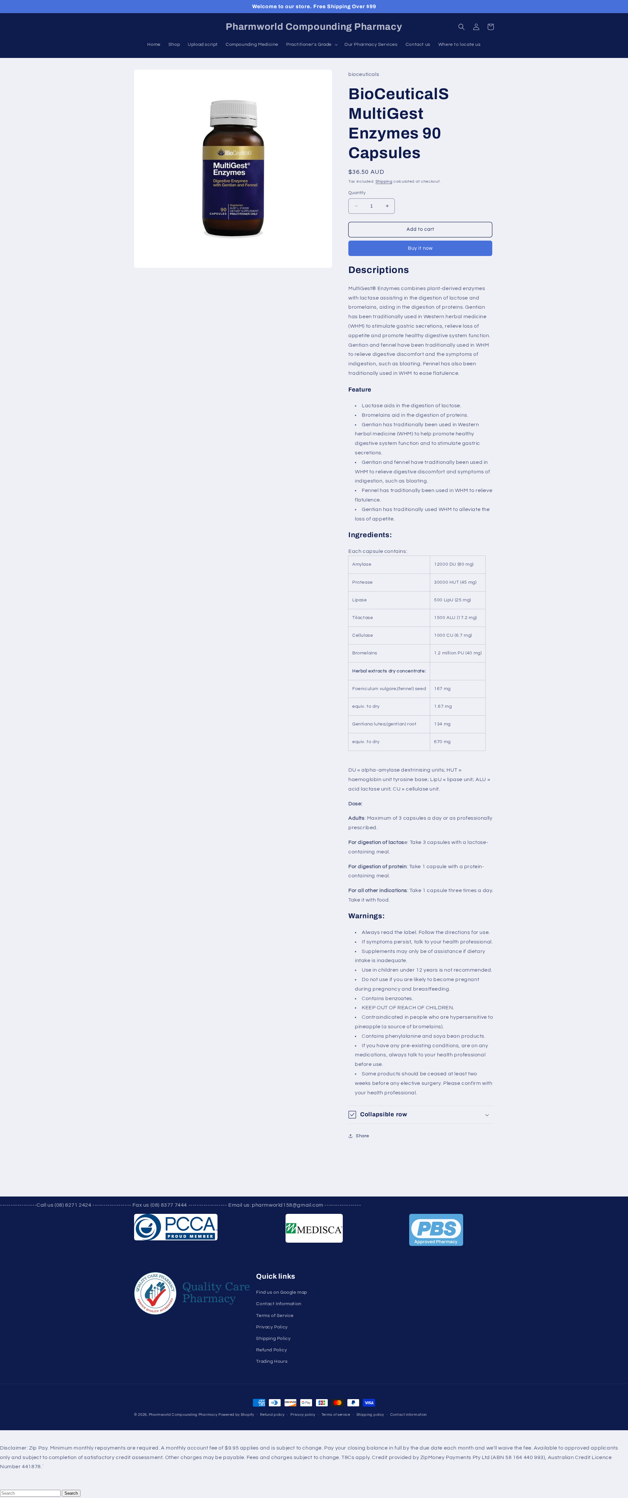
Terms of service (336, 1414)
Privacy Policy (272, 1327)
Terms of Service (275, 1315)
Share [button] (362, 1136)
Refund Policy (271, 1350)
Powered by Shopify (236, 1414)
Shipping (383, 181)
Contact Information (278, 1304)
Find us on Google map (281, 1292)
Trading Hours (272, 1361)
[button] (461, 27)
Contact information (408, 1414)
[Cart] (490, 27)
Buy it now (420, 248)
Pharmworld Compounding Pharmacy (183, 1414)
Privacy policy (302, 1414)
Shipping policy (370, 1414)
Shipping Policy (273, 1338)
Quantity (356, 193)
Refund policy (272, 1414)
